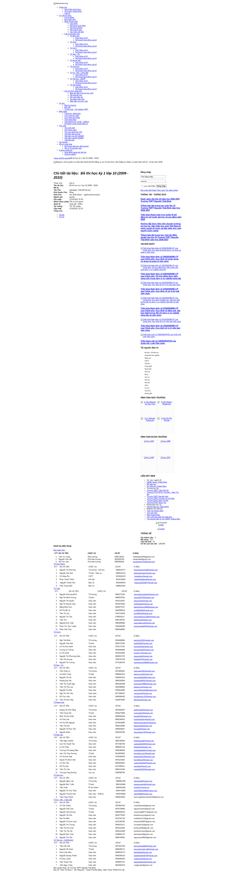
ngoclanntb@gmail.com (143, 781)
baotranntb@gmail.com (143, 726)
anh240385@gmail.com (143, 794)
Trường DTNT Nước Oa (156, 503)
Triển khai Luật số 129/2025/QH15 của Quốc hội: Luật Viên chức (158, 342)
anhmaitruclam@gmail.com (144, 573)
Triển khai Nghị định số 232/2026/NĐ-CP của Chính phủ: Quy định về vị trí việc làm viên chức (160, 328)
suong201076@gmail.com (144, 597)
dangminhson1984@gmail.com (146, 607)
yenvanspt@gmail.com (143, 693)
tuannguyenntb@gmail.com (144, 784)
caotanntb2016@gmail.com (144, 744)
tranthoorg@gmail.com (143, 620)
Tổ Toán (57, 589)
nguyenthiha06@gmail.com (144, 677)
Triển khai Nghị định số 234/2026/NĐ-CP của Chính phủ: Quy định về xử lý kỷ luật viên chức (160, 291)
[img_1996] (165, 441)
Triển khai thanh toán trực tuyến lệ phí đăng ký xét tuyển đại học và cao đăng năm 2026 (161, 217)
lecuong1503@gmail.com (144, 650)
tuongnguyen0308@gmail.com (146, 662)
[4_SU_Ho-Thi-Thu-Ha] (165, 420)
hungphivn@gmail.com (143, 576)
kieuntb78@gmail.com (142, 716)
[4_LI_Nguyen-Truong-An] (149, 420)
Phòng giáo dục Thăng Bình (158, 507)
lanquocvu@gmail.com (143, 687)
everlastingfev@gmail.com (144, 719)
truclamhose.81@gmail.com (144, 562)
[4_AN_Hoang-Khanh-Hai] (165, 404)
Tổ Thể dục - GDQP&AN (63, 840)
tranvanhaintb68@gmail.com (145, 846)
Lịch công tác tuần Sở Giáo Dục (159, 517)
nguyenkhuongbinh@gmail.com (146, 594)
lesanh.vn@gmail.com (142, 653)
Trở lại (61, 217)
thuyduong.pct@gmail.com (144, 753)
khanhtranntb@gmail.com (144, 741)
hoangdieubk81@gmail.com (145, 750)
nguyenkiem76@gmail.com (144, 732)
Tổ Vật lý (57, 632)
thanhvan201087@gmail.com (145, 583)
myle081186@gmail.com (143, 610)
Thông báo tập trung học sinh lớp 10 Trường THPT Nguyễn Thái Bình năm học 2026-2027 (160, 207)
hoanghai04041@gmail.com (145, 681)
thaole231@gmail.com (142, 747)
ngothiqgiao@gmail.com (143, 604)
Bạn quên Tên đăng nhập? (167, 190)
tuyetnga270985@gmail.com (145, 684)
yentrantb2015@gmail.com (144, 769)
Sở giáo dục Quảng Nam (156, 486)
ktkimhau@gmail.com (142, 700)
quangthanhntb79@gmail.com (145, 856)
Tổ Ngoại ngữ (59, 702)
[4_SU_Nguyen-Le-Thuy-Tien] (149, 404)
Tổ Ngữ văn (58, 735)
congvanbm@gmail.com (143, 713)
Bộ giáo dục (151, 484)
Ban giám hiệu (59, 550)
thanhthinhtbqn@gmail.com (145, 579)
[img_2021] (165, 457)
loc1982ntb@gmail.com (143, 613)
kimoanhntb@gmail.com (143, 647)
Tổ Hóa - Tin (58, 665)
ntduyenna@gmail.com (143, 601)
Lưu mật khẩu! (150, 186)
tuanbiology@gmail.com (141, 787)
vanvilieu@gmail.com (142, 766)
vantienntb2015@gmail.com (145, 763)
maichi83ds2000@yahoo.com (145, 791)
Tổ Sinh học (58, 775)
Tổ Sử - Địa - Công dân (63, 800)
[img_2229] (149, 441)
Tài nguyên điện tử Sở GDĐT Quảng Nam (163, 519)
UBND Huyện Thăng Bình (157, 482)
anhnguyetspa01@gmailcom (145, 723)
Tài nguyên (65, 158)
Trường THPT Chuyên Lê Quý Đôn (160, 498)
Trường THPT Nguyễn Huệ (157, 496)
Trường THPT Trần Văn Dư (158, 490)
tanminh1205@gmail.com (144, 640)
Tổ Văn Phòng (59, 564)
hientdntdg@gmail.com (143, 852)
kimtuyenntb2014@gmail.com (145, 626)
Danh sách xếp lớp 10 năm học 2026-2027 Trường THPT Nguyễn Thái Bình (160, 200)
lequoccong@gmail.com (143, 674)
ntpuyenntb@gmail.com (143, 656)
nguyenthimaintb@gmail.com (145, 690)
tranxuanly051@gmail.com (144, 671)
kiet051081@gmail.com (143, 643)
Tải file (61, 215)
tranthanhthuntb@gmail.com (145, 862)
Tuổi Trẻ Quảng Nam (155, 511)
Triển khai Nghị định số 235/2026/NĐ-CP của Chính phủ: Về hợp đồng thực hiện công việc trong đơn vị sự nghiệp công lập (161, 276)
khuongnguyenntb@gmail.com (146, 570)
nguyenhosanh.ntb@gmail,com (146, 849)
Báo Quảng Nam (153, 515)
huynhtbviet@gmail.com (143, 760)
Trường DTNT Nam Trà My (157, 501)
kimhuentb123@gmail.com (144, 757)
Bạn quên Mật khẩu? (149, 190)
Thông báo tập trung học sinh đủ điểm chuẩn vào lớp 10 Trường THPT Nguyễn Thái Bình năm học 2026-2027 (160, 237)
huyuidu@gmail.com (142, 729)
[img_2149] (149, 457)
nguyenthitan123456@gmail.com (147, 617)
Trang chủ (57, 158)
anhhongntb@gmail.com (143, 710)
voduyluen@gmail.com (143, 859)
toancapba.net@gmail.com (144, 623)
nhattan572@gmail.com (143, 659)
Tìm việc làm (152, 513)
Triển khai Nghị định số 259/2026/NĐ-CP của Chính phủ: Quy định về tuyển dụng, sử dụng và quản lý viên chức (160, 258)
